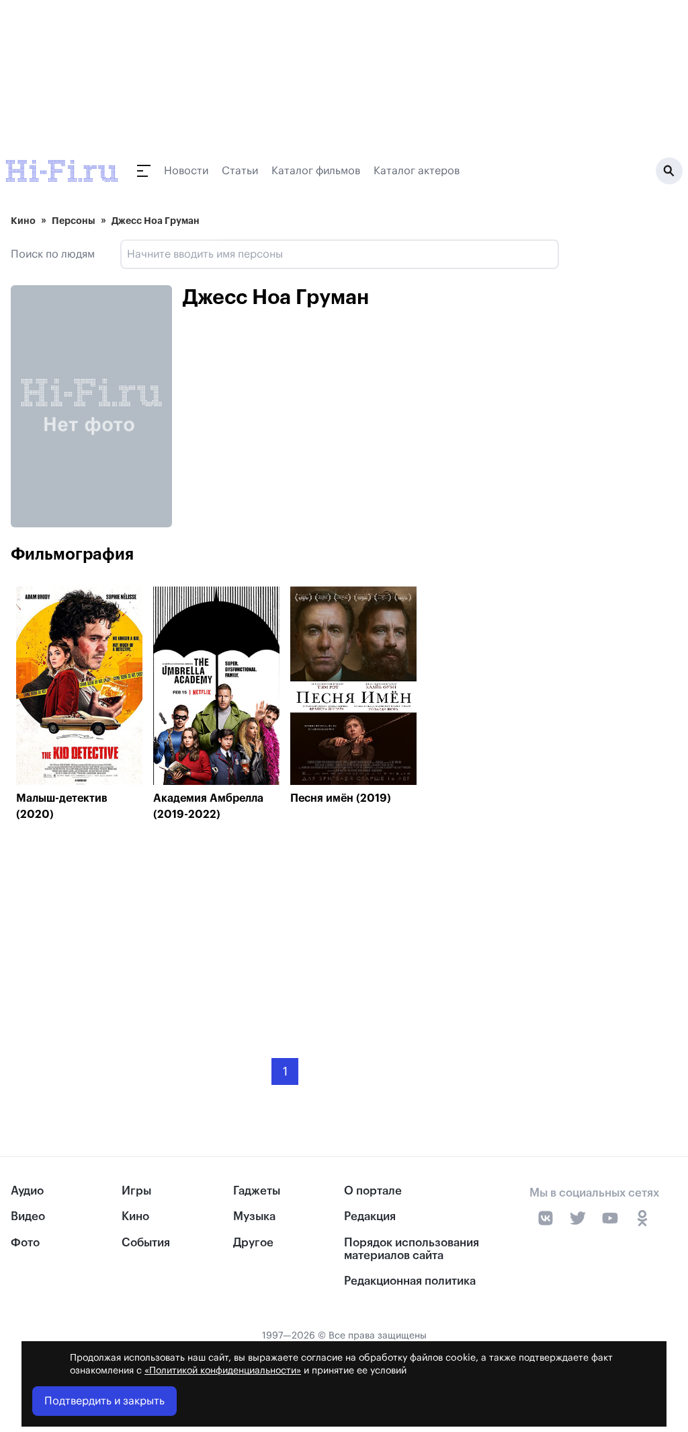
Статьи (240, 170)
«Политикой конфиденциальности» (222, 1371)
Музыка (254, 1216)
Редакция (370, 1216)
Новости (186, 170)
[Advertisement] (285, 930)
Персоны (73, 220)
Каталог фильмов (315, 170)
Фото (25, 1242)
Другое (253, 1242)
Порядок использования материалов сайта (411, 1249)
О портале (373, 1191)
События (146, 1242)
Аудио (27, 1191)
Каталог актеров (417, 170)
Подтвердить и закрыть (104, 1401)
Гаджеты (256, 1191)
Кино (23, 220)
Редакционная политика (410, 1281)
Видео (28, 1216)
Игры (136, 1191)
